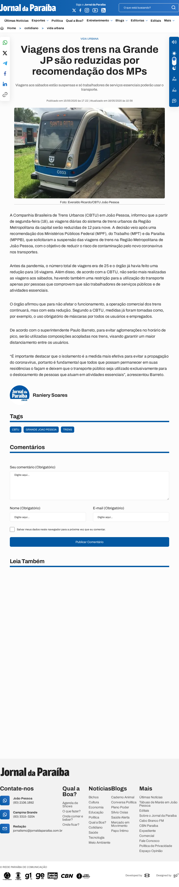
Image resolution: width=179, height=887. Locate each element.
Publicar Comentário (89, 542)
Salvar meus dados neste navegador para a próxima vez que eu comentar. (61, 529)
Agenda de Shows (70, 804)
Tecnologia (96, 837)
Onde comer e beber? (72, 818)
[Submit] (174, 7)
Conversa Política (123, 802)
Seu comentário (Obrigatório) (32, 467)
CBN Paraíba (148, 825)
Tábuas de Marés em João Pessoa (158, 804)
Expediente (147, 830)
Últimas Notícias (16, 20)
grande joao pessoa (41, 429)
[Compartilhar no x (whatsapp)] (5, 53)
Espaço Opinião (151, 851)
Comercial (146, 836)
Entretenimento (98, 20)
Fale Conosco (149, 841)
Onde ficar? (70, 824)
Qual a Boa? (75, 20)
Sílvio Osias (119, 812)
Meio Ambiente (99, 842)
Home (11, 28)
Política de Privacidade (155, 846)
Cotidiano (96, 827)
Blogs (119, 20)
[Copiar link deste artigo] (5, 95)
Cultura (94, 802)
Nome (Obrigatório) (25, 508)
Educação (96, 812)
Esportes (38, 20)
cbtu (15, 429)
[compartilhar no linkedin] (5, 84)
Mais (167, 20)
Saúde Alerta (120, 817)
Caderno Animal (122, 797)
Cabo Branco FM (151, 820)
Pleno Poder (120, 807)
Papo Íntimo (120, 830)
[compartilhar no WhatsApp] (5, 43)
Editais (156, 20)
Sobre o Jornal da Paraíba (158, 815)
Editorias (137, 20)
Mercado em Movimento (120, 824)
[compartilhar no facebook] (5, 73)
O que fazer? (71, 811)
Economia (96, 807)
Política (57, 20)
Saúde (93, 832)
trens (67, 429)
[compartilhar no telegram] (5, 63)
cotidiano (31, 28)
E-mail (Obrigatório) (108, 508)
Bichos (94, 797)
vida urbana (55, 28)
